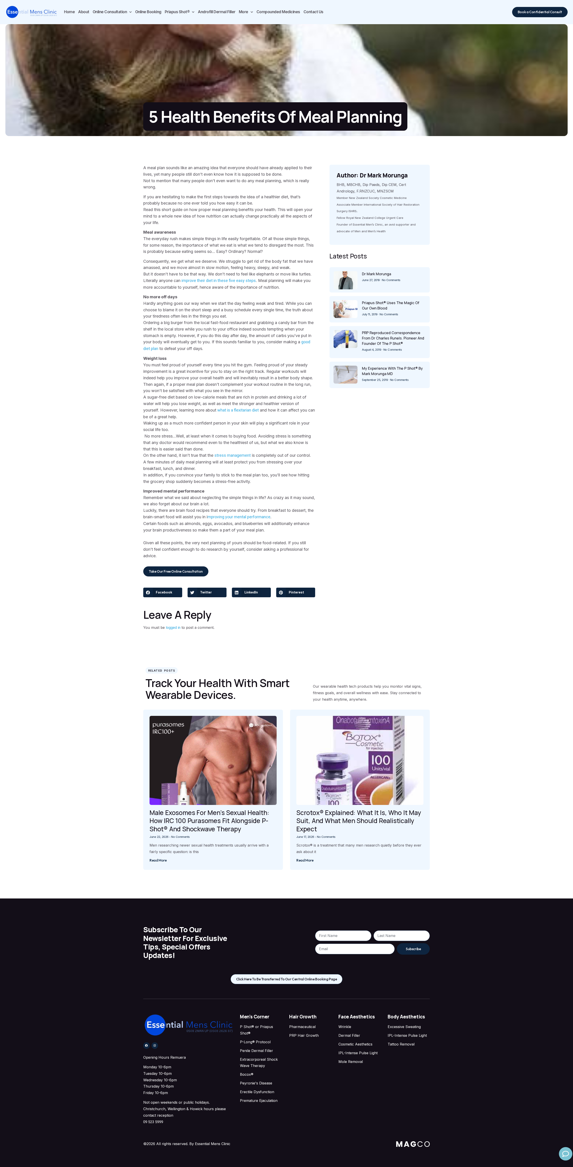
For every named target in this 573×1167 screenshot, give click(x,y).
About (83, 12)
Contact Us (313, 12)
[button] (162, 592)
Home (69, 12)
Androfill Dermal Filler (216, 12)
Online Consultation (110, 12)
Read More (158, 860)
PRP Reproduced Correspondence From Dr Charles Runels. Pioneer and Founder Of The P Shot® (393, 338)
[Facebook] (146, 1045)
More (243, 12)
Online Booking (148, 12)
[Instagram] (155, 1045)
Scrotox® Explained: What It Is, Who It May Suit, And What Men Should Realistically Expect (358, 820)
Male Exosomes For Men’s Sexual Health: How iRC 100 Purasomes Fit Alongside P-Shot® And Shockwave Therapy (209, 820)
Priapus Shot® (177, 12)
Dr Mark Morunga (376, 273)
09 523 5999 (153, 1122)
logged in (173, 627)
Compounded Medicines (278, 12)
